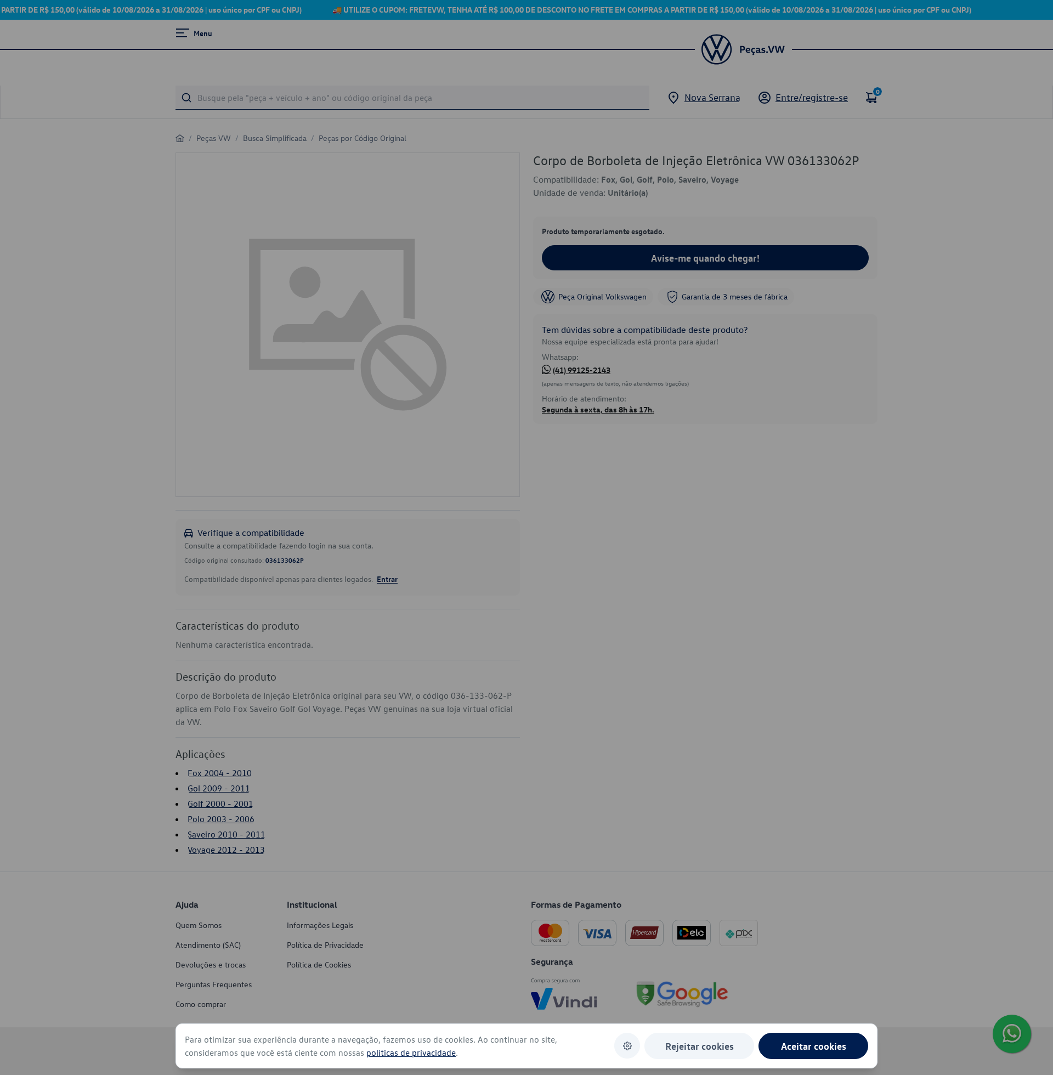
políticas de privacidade (411, 1052)
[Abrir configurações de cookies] (627, 1046)
